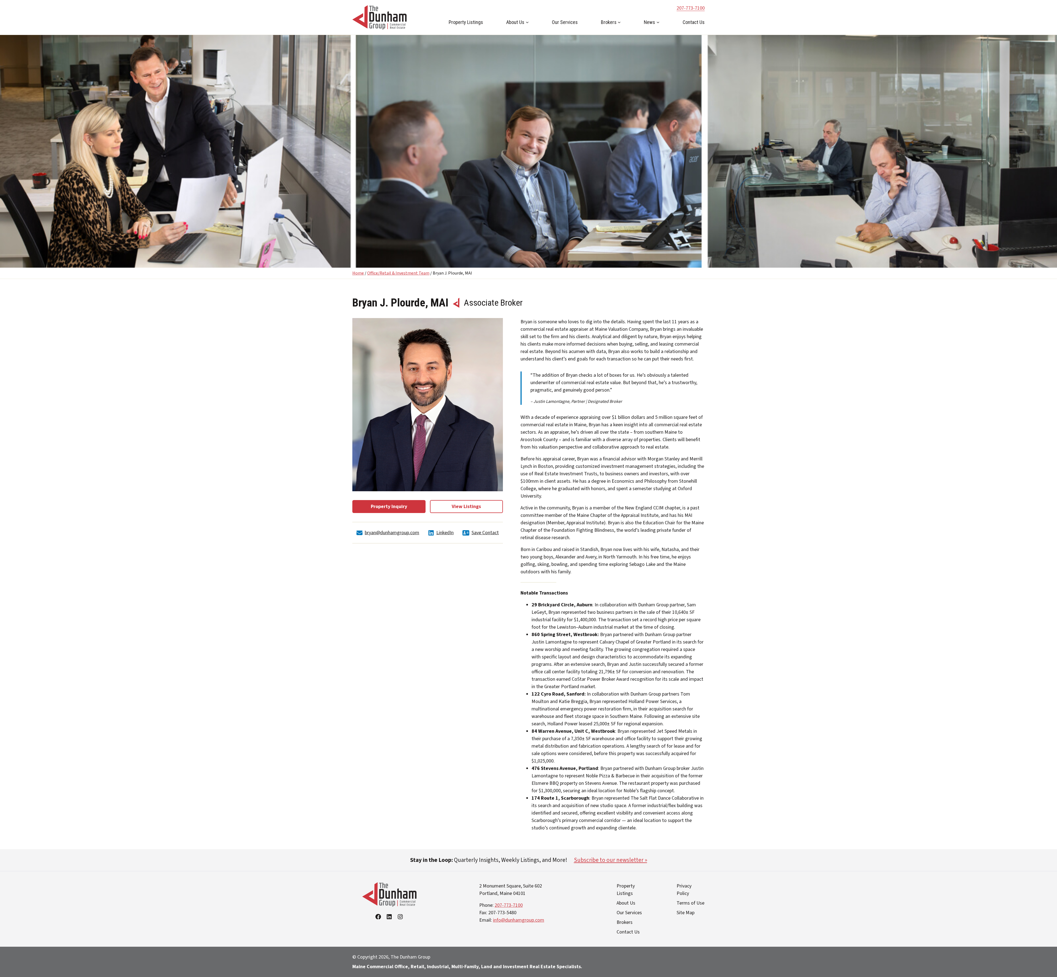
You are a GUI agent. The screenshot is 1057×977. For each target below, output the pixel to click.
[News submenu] (658, 22)
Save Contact (485, 532)
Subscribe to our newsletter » (610, 860)
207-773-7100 (691, 8)
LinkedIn (445, 532)
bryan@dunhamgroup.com (392, 532)
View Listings (466, 506)
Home (358, 273)
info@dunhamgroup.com (518, 920)
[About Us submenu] (527, 22)
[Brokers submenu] (619, 22)
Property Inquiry (389, 506)
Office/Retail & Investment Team (398, 273)
